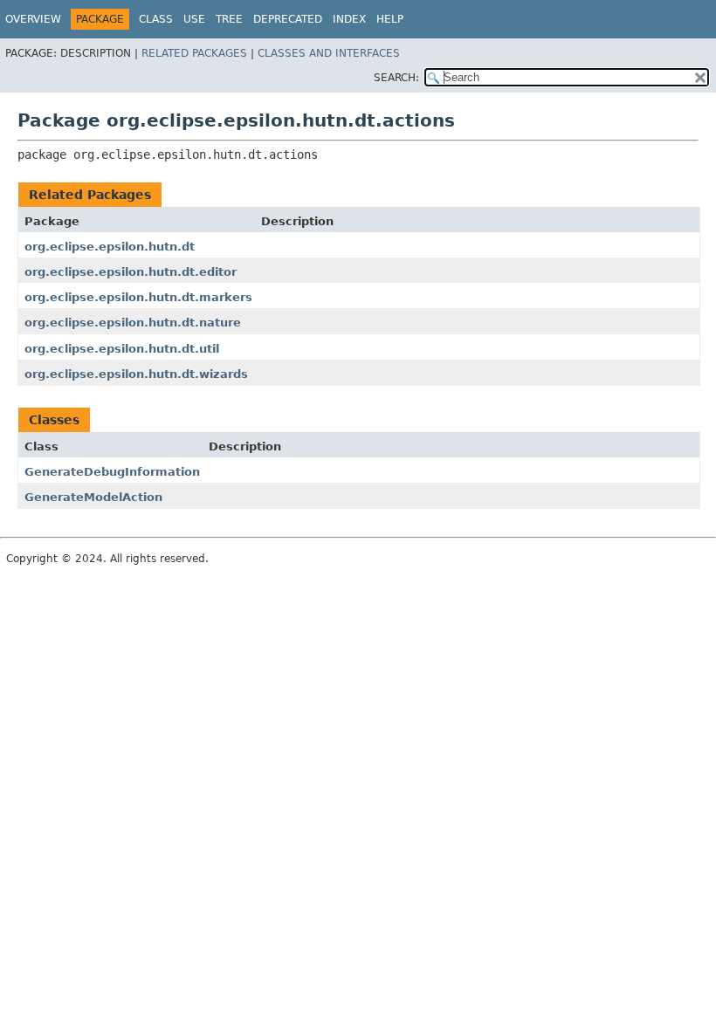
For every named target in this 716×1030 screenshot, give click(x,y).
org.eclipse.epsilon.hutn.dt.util (121, 348)
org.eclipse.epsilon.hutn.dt (109, 246)
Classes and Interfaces (329, 53)
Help (389, 19)
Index (349, 19)
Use (194, 19)
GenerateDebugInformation (112, 471)
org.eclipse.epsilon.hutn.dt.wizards (136, 374)
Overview (33, 19)
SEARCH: (396, 78)
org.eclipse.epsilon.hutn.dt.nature (132, 322)
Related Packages (194, 53)
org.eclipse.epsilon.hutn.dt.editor (130, 271)
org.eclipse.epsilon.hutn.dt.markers (138, 297)
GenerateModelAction (93, 497)
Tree (229, 19)
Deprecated (287, 19)
